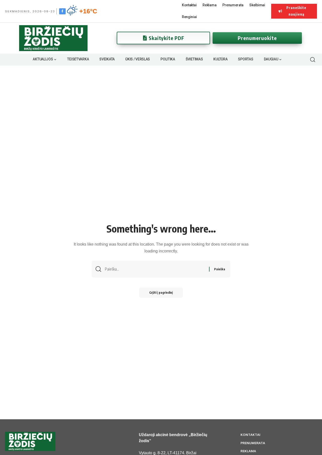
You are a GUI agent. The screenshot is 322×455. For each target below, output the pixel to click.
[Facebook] (62, 11)
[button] (312, 59)
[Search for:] (155, 269)
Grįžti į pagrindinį (161, 292)
